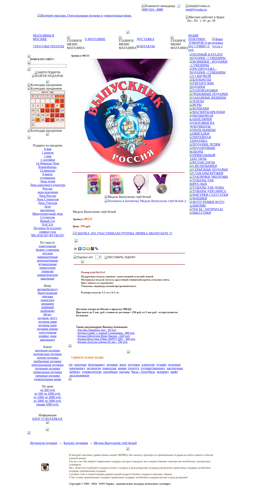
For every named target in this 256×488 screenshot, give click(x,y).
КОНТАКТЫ (146, 46)
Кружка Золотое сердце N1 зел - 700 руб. (103, 342)
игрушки (134, 364)
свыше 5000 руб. (47, 404)
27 (47, 120)
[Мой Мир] (92, 248)
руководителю (92, 371)
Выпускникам (47, 293)
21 (52, 115)
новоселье (109, 368)
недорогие (94, 368)
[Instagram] (45, 470)
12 (42, 110)
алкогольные (47, 246)
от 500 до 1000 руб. (47, 393)
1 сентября (47, 159)
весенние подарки (47, 350)
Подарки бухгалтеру (47, 228)
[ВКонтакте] (80, 248)
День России (47, 195)
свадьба (124, 371)
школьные (47, 278)
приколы (48, 271)
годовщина (47, 177)
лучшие (161, 364)
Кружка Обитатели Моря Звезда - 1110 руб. (104, 336)
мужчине (174, 364)
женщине (47, 303)
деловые (112, 364)
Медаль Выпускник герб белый (115, 443)
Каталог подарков (76, 443)
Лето (47, 206)
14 (52, 110)
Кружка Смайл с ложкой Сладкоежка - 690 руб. (106, 333)
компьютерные (47, 257)
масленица (47, 210)
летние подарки (47, 357)
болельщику (96, 364)
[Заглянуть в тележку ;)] (217, 43)
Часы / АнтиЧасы (143, 371)
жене (122, 364)
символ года (47, 231)
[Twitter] (84, 248)
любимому (47, 311)
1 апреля (47, 152)
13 (47, 110)
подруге (133, 368)
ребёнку (74, 371)
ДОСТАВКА (145, 39)
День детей (47, 181)
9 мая (47, 149)
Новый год (47, 221)
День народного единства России (47, 186)
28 (52, 120)
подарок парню (47, 329)
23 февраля (47, 170)
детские (47, 253)
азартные (80, 364)
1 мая (47, 156)
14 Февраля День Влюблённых (47, 165)
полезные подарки (47, 368)
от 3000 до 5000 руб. (47, 400)
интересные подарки (47, 354)
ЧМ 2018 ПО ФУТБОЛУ (47, 235)
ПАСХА (47, 224)
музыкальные (47, 264)
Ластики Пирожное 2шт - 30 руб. (97, 330)
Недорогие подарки (43, 443)
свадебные (110, 371)
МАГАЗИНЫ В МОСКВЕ (43, 37)
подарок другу (47, 318)
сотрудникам (47, 332)
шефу (174, 371)
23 (62, 115)
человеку (163, 371)
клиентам (148, 364)
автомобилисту (47, 289)
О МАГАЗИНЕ (95, 39)
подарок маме (47, 321)
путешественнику (153, 368)
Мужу (47, 314)
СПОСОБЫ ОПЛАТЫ (48, 46)
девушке (47, 296)
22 (57, 115)
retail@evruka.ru (196, 9)
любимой (47, 307)
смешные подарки (47, 375)
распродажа (175, 368)
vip (71, 364)
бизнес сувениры (47, 249)
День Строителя (48, 199)
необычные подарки (47, 361)
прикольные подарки (47, 372)
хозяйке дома (47, 336)
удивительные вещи (47, 379)
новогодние (47, 267)
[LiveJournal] (97, 248)
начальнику (77, 368)
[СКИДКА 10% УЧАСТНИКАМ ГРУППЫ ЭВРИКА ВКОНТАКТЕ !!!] (122, 233)
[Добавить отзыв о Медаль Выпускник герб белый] (82, 262)
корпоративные (47, 260)
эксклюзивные (79, 375)
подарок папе (47, 325)
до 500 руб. (47, 390)
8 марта (47, 174)
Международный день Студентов (47, 215)
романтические (47, 275)
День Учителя (47, 203)
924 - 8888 (156, 9)
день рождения (47, 192)
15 (57, 110)
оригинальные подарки (48, 364)
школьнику (47, 339)
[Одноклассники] (88, 248)
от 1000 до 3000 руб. (47, 397)
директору (47, 300)
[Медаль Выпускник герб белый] (129, 115)
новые (122, 368)
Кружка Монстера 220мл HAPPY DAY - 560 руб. (107, 339)
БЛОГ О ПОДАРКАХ (47, 418)
